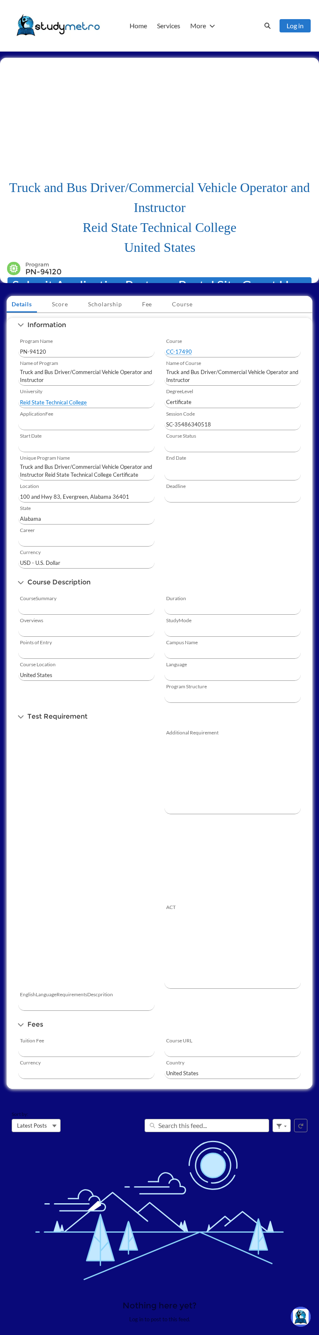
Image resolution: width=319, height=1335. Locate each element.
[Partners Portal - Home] (58, 25)
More (198, 26)
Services (168, 26)
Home (138, 26)
